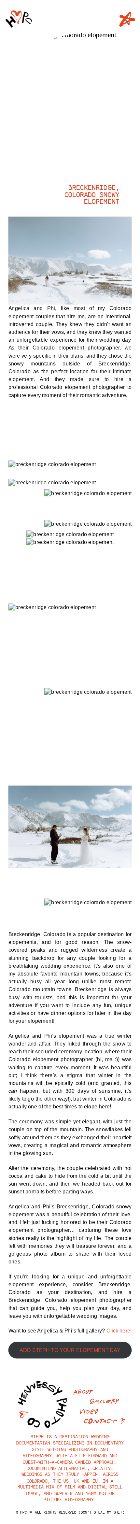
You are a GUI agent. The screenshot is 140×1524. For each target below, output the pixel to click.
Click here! (119, 1331)
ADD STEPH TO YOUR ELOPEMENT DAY (70, 1350)
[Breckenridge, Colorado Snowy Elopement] (68, 104)
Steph (37, 1436)
